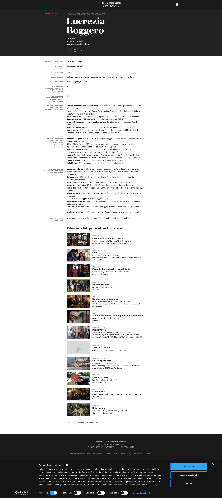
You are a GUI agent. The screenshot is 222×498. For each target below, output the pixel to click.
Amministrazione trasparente (80, 454)
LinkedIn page (81, 50)
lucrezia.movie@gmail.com (79, 44)
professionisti (51, 14)
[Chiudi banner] (213, 464)
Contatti (107, 454)
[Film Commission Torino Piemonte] (111, 4)
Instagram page (75, 50)
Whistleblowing (139, 454)
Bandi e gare (97, 454)
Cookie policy (126, 454)
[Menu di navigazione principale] (177, 4)
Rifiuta (189, 483)
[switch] (77, 493)
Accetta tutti (188, 466)
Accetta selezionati (188, 475)
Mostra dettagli (139, 493)
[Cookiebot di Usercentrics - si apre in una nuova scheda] (22, 493)
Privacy (115, 454)
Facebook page (69, 50)
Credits (149, 454)
